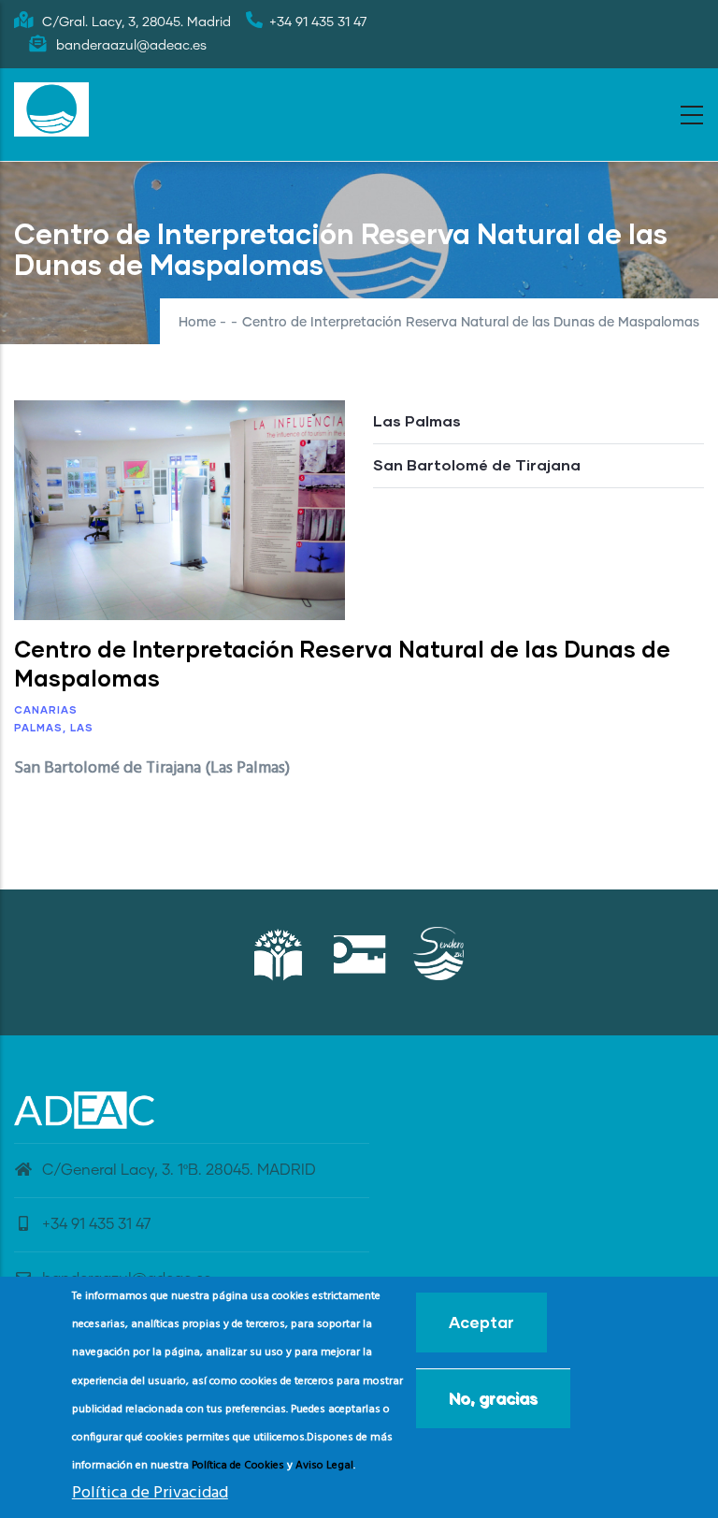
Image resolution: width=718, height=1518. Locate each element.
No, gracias (493, 1398)
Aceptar (481, 1322)
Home (197, 322)
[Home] (51, 109)
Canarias (46, 709)
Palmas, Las (53, 727)
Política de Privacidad (150, 1493)
